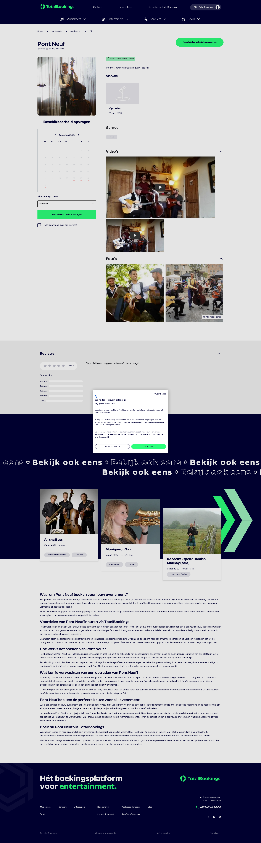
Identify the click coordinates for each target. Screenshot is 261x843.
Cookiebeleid (103, 437)
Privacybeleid (160, 394)
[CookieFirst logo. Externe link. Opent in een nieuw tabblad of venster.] (96, 396)
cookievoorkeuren (144, 432)
